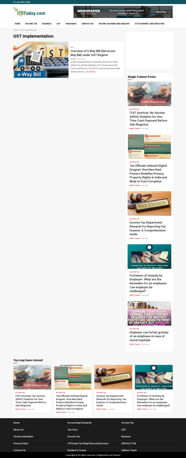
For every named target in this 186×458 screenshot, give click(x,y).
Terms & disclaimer (23, 436)
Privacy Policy (20, 443)
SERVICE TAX (88, 24)
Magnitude (102, 455)
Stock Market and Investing (149, 24)
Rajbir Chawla (135, 128)
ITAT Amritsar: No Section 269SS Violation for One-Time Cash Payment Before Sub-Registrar (149, 94)
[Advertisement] (149, 50)
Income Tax (31, 24)
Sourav (73, 59)
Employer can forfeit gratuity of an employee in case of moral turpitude (149, 313)
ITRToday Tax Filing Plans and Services (87, 443)
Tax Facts (72, 429)
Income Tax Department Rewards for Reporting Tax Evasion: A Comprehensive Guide (149, 203)
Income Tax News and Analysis (114, 24)
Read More (90, 71)
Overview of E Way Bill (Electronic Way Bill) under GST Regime (40, 60)
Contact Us (19, 450)
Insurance (71, 24)
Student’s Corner (76, 450)
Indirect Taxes (129, 450)
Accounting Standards (79, 422)
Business (46, 24)
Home (17, 24)
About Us (18, 429)
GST (59, 24)
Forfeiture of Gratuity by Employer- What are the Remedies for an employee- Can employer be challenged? (149, 256)
